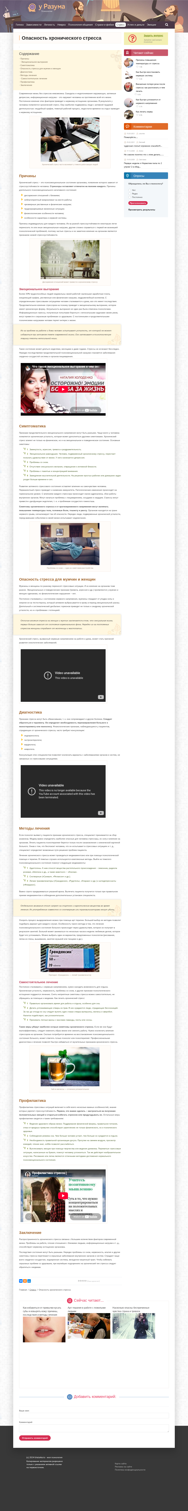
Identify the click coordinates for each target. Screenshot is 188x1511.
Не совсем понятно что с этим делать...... (144, 154)
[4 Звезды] (84, 1281)
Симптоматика (27, 65)
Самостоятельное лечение (34, 78)
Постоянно (137, 197)
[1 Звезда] (79, 1281)
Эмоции (151, 24)
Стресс (120, 24)
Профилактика (27, 82)
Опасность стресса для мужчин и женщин (40, 68)
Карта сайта (120, 1463)
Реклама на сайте (123, 1466)
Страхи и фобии (104, 24)
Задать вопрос (153, 35)
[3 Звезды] (82, 1281)
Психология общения (80, 24)
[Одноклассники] (25, 1281)
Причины (24, 58)
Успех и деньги (135, 24)
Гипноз (20, 24)
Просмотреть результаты (141, 209)
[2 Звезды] (80, 1281)
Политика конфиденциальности (130, 1470)
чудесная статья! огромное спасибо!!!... (143, 146)
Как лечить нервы (144, 111)
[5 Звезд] (86, 1281)
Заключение (26, 85)
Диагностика (26, 72)
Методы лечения (28, 75)
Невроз (61, 24)
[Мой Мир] (29, 1281)
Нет (134, 190)
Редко (135, 193)
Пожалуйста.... (131, 137)
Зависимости (34, 24)
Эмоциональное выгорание (34, 62)
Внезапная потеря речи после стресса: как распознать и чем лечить (150, 87)
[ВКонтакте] (21, 1281)
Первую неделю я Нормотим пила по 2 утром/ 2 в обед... (143, 165)
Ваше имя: (24, 1410)
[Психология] (42, 11)
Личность (49, 24)
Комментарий (25, 1422)
